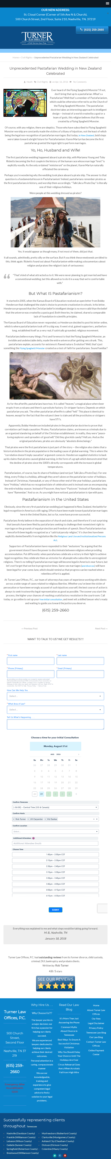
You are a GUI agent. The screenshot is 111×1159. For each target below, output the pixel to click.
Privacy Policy (96, 1028)
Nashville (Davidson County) (21, 1133)
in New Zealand (86, 135)
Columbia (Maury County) (55, 1148)
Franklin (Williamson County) (21, 1137)
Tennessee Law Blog (96, 1032)
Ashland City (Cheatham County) (58, 1141)
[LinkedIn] (65, 1155)
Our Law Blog (96, 1037)
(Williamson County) (28, 1153)
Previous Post (30, 628)
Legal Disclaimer (96, 1023)
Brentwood (12, 1153)
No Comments (80, 82)
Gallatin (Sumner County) (19, 1145)
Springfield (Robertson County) (22, 1148)
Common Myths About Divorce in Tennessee (69, 1031)
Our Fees (96, 1018)
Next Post (101, 628)
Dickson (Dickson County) (55, 1145)
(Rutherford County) (67, 1133)
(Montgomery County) (64, 1137)
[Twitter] (55, 1155)
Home (16, 57)
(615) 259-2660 (94, 29)
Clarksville (47, 1137)
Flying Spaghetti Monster (32, 348)
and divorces (88, 565)
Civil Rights (26, 57)
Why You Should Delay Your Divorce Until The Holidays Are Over (69, 1056)
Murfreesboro (49, 1133)
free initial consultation (50, 599)
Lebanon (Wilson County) (19, 1141)
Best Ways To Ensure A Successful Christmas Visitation (69, 1043)
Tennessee (32, 1126)
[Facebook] (60, 1155)
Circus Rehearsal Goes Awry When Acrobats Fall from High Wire (69, 1068)
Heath (30, 82)
